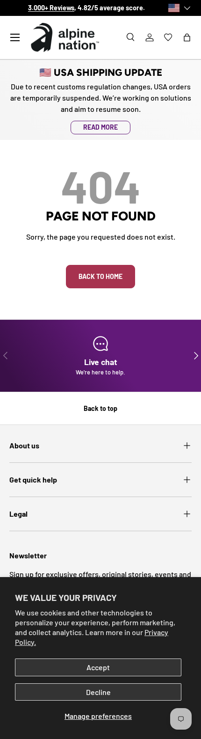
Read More (100, 127)
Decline (98, 692)
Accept (98, 667)
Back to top (100, 408)
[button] (187, 37)
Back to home (100, 276)
